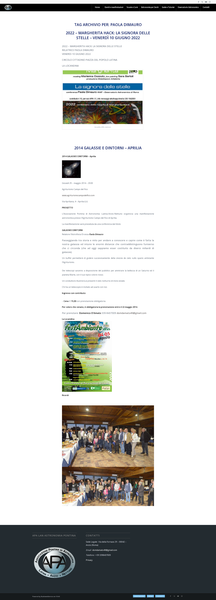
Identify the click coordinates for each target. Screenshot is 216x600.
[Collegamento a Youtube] (206, 2)
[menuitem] (97, 7)
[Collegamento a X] (202, 2)
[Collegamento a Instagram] (210, 2)
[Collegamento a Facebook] (198, 2)
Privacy (89, 560)
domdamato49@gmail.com (131, 313)
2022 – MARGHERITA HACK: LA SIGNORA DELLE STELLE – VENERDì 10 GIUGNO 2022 (108, 35)
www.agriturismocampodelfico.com (78, 195)
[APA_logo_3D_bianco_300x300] (8, 7)
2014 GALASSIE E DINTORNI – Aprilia (108, 147)
